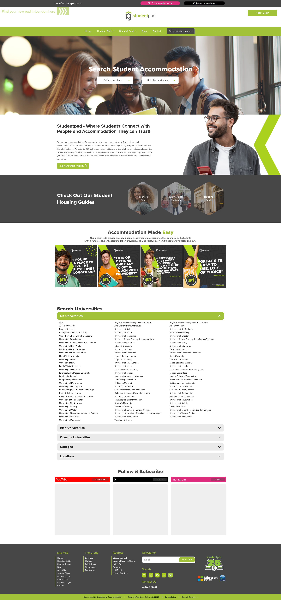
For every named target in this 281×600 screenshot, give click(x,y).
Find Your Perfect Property (71, 165)
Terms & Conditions (189, 597)
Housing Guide (105, 31)
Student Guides (127, 31)
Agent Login (262, 12)
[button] (115, 80)
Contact (157, 31)
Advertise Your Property (180, 31)
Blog (144, 31)
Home (88, 31)
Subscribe (100, 479)
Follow (160, 479)
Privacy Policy (170, 597)
